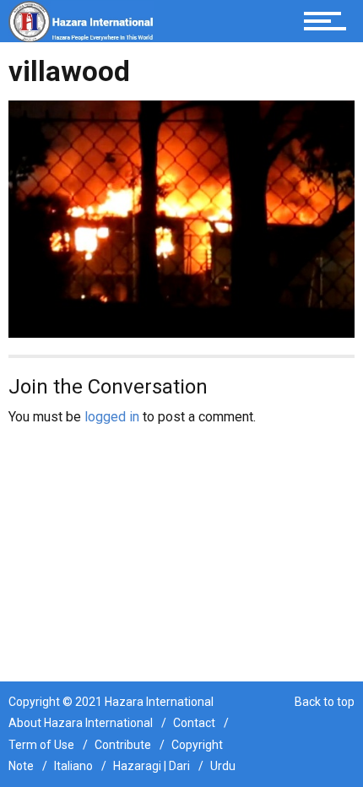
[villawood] (181, 218)
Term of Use (41, 745)
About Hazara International (80, 723)
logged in (111, 417)
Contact (194, 723)
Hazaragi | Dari (151, 766)
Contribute (123, 745)
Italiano (73, 766)
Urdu (223, 766)
